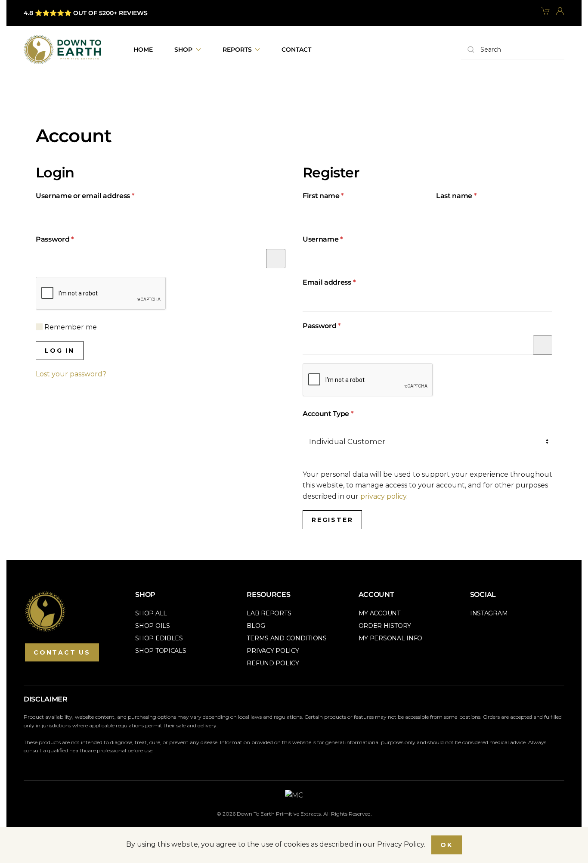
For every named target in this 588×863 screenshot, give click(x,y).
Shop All (151, 613)
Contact (296, 49)
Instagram (489, 613)
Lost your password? (71, 374)
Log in (59, 350)
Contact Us (62, 652)
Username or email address (101, 195)
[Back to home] (62, 49)
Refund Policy (273, 663)
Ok (446, 845)
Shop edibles (159, 638)
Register (332, 520)
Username (338, 239)
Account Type (328, 414)
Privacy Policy (273, 651)
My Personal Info (391, 638)
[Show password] (275, 258)
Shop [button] (183, 49)
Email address (345, 282)
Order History (385, 626)
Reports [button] (237, 49)
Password (70, 239)
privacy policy (383, 496)
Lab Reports (269, 613)
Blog (256, 626)
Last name (456, 196)
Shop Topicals (160, 651)
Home (143, 49)
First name (323, 196)
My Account (379, 613)
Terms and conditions (286, 638)
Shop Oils (152, 626)
